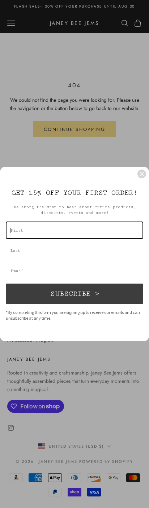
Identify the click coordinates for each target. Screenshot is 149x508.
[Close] (141, 174)
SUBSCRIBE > (74, 294)
